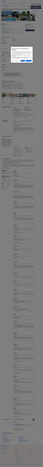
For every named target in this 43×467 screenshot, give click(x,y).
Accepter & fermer (28, 60)
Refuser (23, 60)
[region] (22, 55)
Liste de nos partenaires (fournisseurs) (16, 58)
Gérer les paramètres (15, 60)
